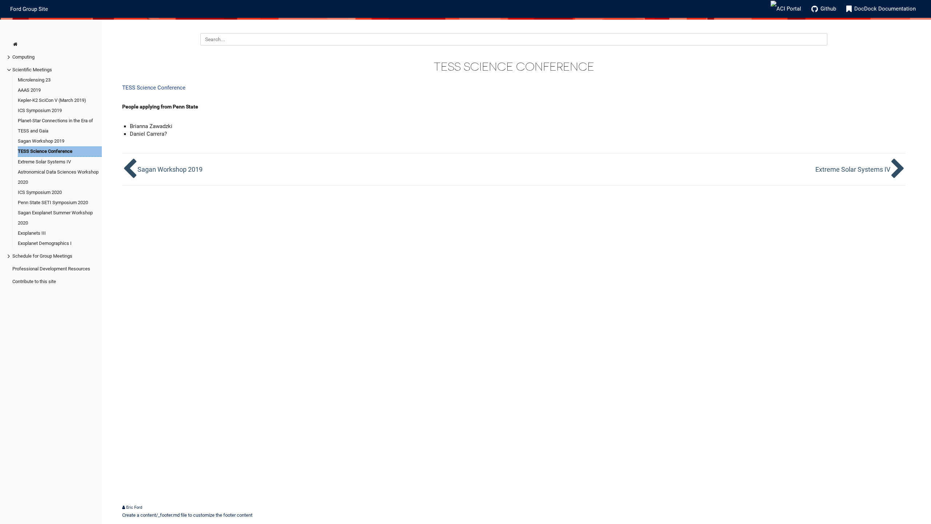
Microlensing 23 (34, 80)
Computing (23, 57)
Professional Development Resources (51, 268)
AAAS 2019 (29, 90)
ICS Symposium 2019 (40, 110)
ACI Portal (788, 8)
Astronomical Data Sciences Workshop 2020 (58, 177)
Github (828, 8)
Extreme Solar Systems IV (44, 161)
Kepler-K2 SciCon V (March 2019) (52, 100)
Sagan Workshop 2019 (41, 141)
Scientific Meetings (32, 69)
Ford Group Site (29, 8)
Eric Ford (134, 507)
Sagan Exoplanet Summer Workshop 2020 (55, 218)
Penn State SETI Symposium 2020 (53, 202)
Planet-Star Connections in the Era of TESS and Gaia (55, 126)
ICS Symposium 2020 (40, 192)
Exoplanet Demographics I (45, 243)
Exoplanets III (32, 233)
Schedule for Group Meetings (42, 256)
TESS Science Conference (45, 151)
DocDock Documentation (885, 8)
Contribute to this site (34, 281)
